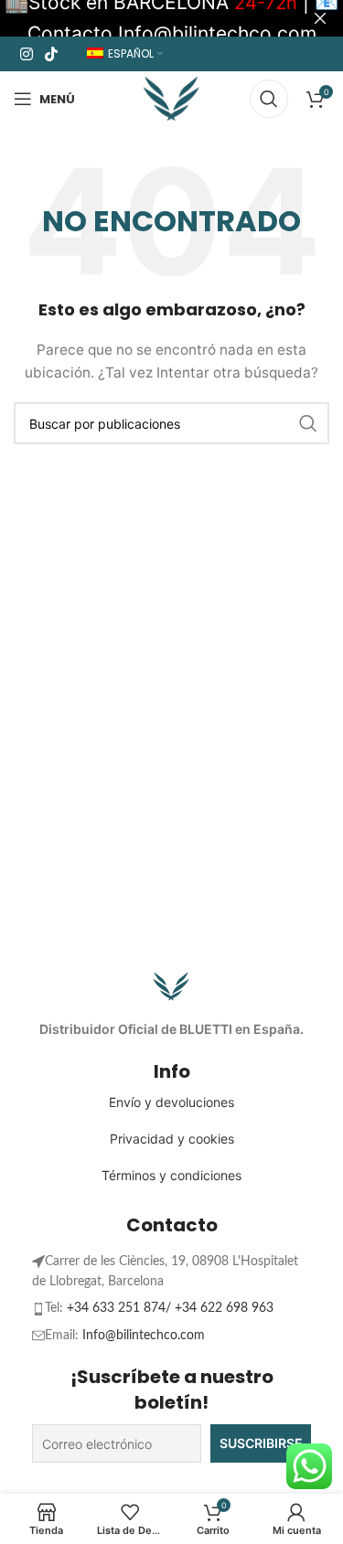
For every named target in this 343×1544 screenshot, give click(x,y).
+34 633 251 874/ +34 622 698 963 (170, 1308)
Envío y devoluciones (171, 1102)
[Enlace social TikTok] (50, 54)
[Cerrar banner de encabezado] (320, 18)
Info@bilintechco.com (143, 1335)
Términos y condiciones (171, 1175)
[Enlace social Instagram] (26, 54)
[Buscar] (269, 98)
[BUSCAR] (308, 423)
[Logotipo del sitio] (172, 97)
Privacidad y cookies (172, 1138)
